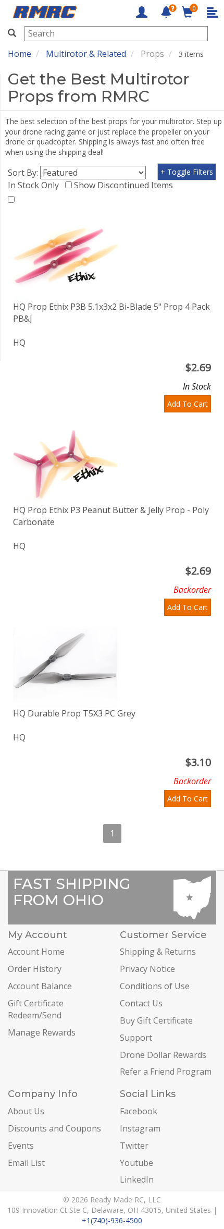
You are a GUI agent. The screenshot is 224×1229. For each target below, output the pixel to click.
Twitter (134, 1145)
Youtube (136, 1163)
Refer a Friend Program (165, 1071)
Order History (34, 969)
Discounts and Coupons (54, 1128)
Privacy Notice (147, 969)
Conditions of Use (155, 986)
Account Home (36, 951)
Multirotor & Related (86, 53)
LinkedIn (137, 1179)
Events (21, 1145)
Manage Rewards (42, 1032)
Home (19, 53)
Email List (26, 1163)
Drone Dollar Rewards (163, 1055)
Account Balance (40, 986)
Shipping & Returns (158, 951)
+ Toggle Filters (186, 172)
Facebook (138, 1111)
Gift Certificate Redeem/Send (36, 1009)
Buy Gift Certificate (156, 1020)
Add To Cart (187, 404)
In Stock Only (35, 185)
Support (136, 1037)
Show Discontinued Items (125, 185)
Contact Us (141, 1003)
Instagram (140, 1128)
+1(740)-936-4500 (112, 1220)
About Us (26, 1111)
